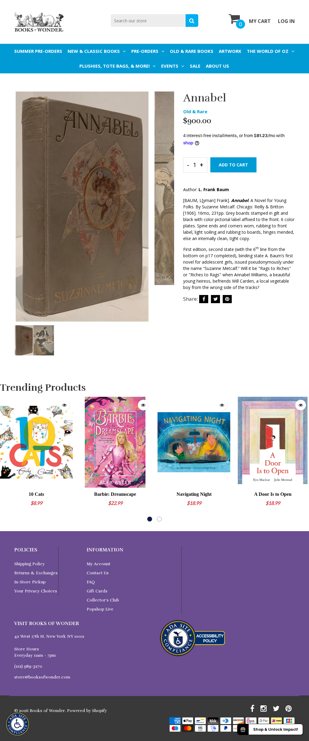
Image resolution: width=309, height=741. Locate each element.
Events (169, 66)
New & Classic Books (94, 51)
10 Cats (36, 494)
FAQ (91, 582)
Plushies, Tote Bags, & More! (114, 66)
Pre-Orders (144, 51)
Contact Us (98, 573)
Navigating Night (194, 494)
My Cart (260, 21)
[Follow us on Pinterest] (227, 299)
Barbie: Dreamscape (115, 494)
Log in (286, 21)
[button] (149, 519)
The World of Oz (267, 51)
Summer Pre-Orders (38, 51)
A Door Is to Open (272, 494)
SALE (195, 66)
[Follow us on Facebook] (203, 299)
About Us (217, 66)
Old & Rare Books (191, 51)
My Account (98, 563)
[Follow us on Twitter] (215, 299)
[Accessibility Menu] (17, 724)
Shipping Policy (29, 563)
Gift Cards (97, 591)
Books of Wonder (47, 710)
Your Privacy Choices (35, 591)
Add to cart (233, 165)
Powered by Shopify (87, 710)
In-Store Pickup (30, 582)
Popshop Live (100, 609)
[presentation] (20, 211)
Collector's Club (103, 600)
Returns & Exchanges (36, 573)
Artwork (230, 51)
